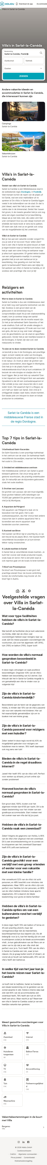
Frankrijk (37, 192)
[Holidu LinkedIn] (23, 1142)
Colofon (13, 1154)
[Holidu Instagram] (19, 1142)
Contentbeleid (29, 1157)
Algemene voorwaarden (27, 1154)
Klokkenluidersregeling (23, 1161)
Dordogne (25, 192)
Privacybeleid (16, 1157)
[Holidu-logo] (7, 4)
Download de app (26, 4)
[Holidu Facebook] (28, 1142)
